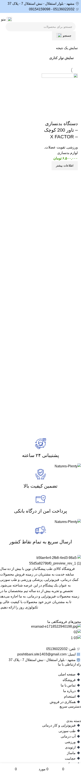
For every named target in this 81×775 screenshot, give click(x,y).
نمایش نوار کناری (61, 58)
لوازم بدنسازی (67, 153)
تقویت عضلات (55, 147)
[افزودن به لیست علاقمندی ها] (49, 115)
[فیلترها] (64, 237)
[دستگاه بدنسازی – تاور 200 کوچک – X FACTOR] (60, 91)
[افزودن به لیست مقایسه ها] (72, 115)
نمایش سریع (60, 115)
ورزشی (72, 147)
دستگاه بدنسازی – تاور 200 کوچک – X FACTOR (61, 130)
